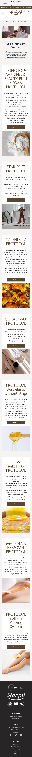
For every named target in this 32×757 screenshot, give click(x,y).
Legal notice (16, 744)
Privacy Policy (16, 748)
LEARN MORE (16, 127)
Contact (16, 753)
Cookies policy (16, 751)
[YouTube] (21, 735)
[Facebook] (10, 735)
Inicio (7, 21)
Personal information (16, 716)
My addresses (16, 718)
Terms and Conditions (16, 746)
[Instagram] (16, 735)
